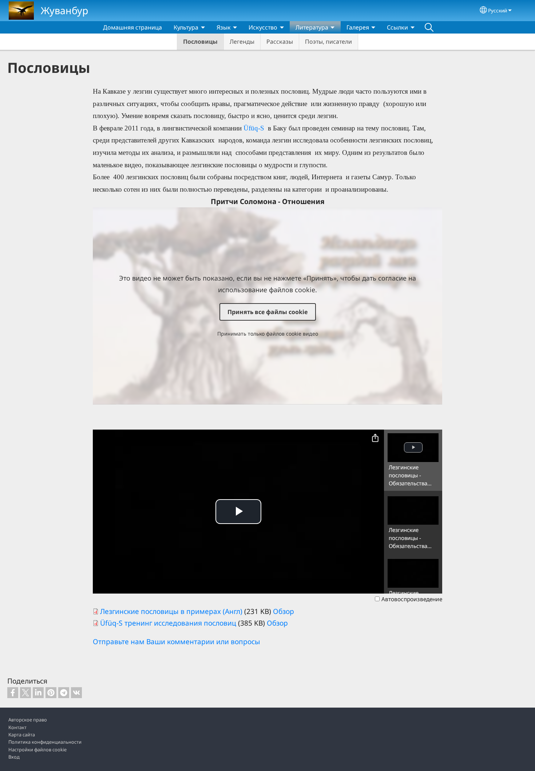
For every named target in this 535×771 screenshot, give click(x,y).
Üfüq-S (254, 128)
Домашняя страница (132, 27)
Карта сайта (21, 734)
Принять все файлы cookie (267, 312)
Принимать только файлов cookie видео (267, 333)
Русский (497, 10)
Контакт (17, 727)
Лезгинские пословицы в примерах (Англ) (171, 611)
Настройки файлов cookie (37, 749)
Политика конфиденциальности (45, 742)
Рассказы (279, 42)
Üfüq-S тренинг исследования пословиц (168, 623)
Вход (14, 757)
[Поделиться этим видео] (375, 438)
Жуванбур (64, 10)
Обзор (283, 611)
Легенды (242, 42)
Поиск (429, 27)
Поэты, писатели (328, 42)
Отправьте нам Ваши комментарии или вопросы (176, 641)
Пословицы (200, 42)
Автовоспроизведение (411, 599)
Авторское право (27, 719)
